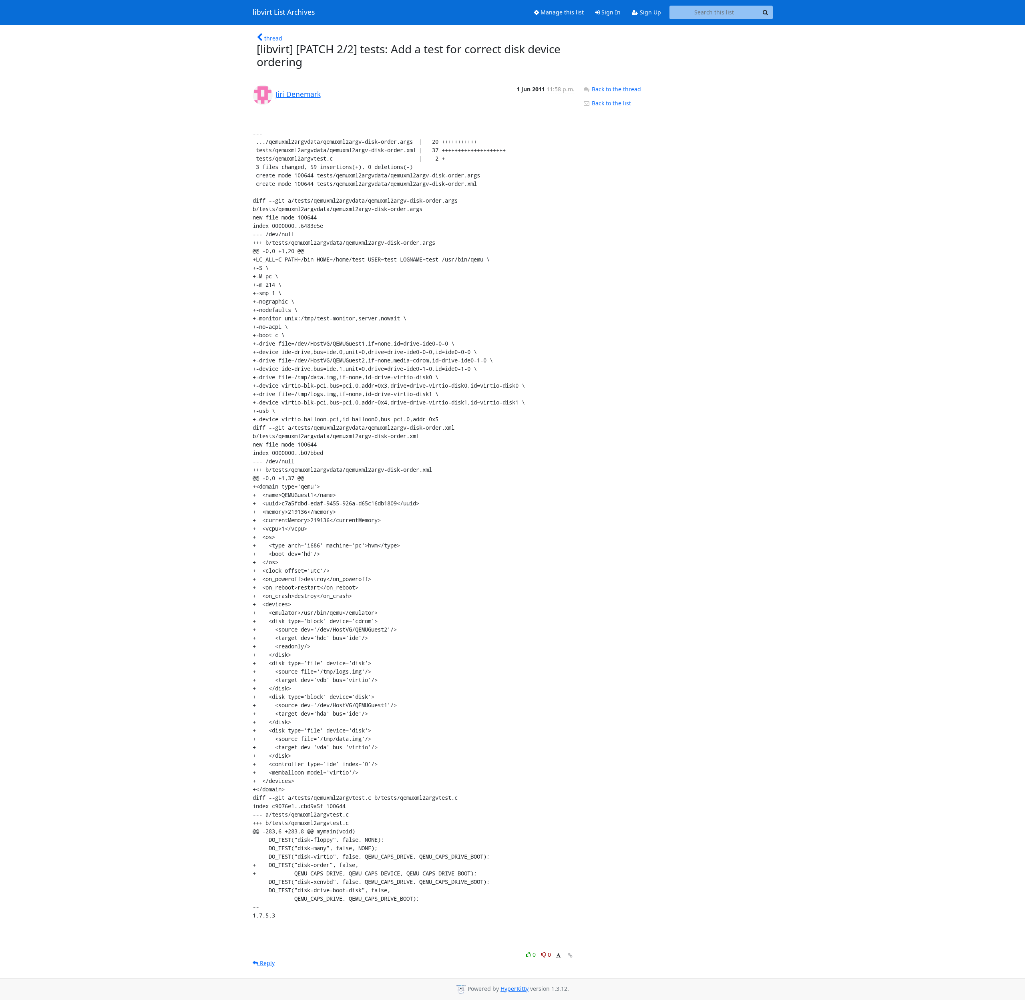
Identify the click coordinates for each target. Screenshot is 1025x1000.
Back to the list (610, 103)
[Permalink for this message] (570, 955)
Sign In (610, 12)
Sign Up (649, 12)
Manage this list (561, 12)
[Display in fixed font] (558, 955)
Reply (266, 963)
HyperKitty (514, 988)
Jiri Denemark (298, 94)
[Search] (765, 12)
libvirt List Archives (284, 12)
